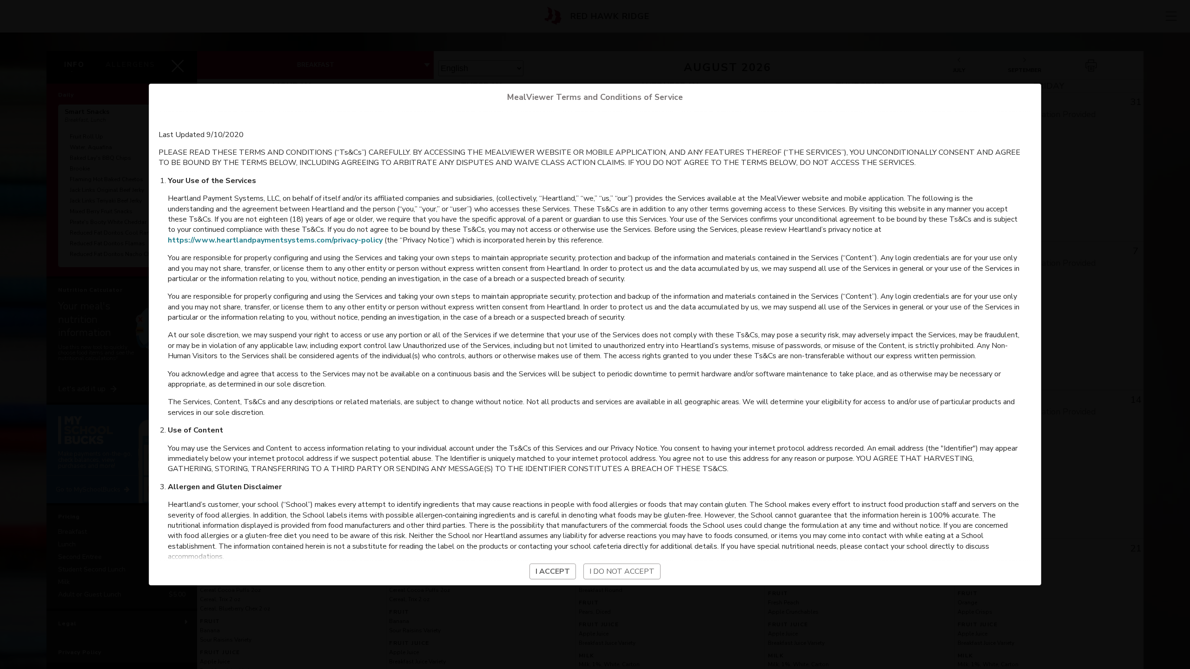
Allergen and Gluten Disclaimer (225, 487)
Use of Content (195, 430)
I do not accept (621, 571)
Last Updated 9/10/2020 (201, 135)
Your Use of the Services (212, 181)
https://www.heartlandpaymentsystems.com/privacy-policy (275, 240)
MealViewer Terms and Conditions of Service (595, 97)
